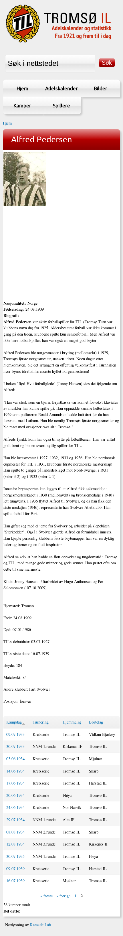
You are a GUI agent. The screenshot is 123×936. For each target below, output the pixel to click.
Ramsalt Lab (40, 924)
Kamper (22, 105)
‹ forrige (63, 895)
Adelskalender (61, 88)
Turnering (41, 722)
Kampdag (14, 722)
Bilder (100, 88)
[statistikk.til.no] (58, 42)
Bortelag (96, 722)
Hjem (22, 88)
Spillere (61, 105)
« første (46, 895)
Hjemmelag (72, 722)
